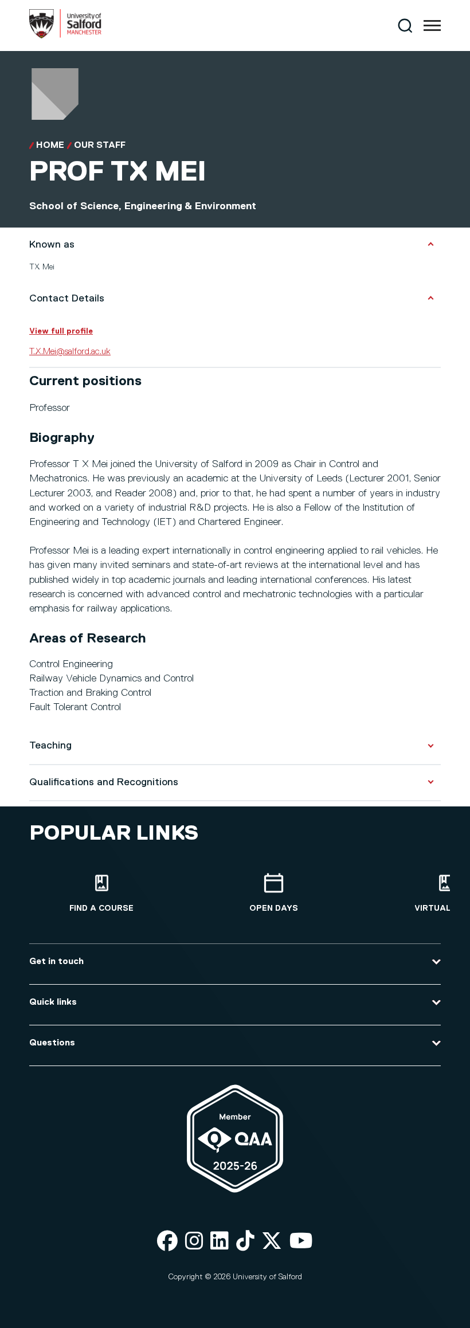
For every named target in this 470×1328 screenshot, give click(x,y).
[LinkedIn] (219, 1242)
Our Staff (100, 145)
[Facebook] (167, 1242)
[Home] (65, 36)
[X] (271, 1242)
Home (50, 145)
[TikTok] (245, 1242)
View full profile (61, 331)
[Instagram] (194, 1242)
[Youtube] (301, 1242)
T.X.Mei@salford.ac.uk (70, 352)
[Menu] (432, 26)
